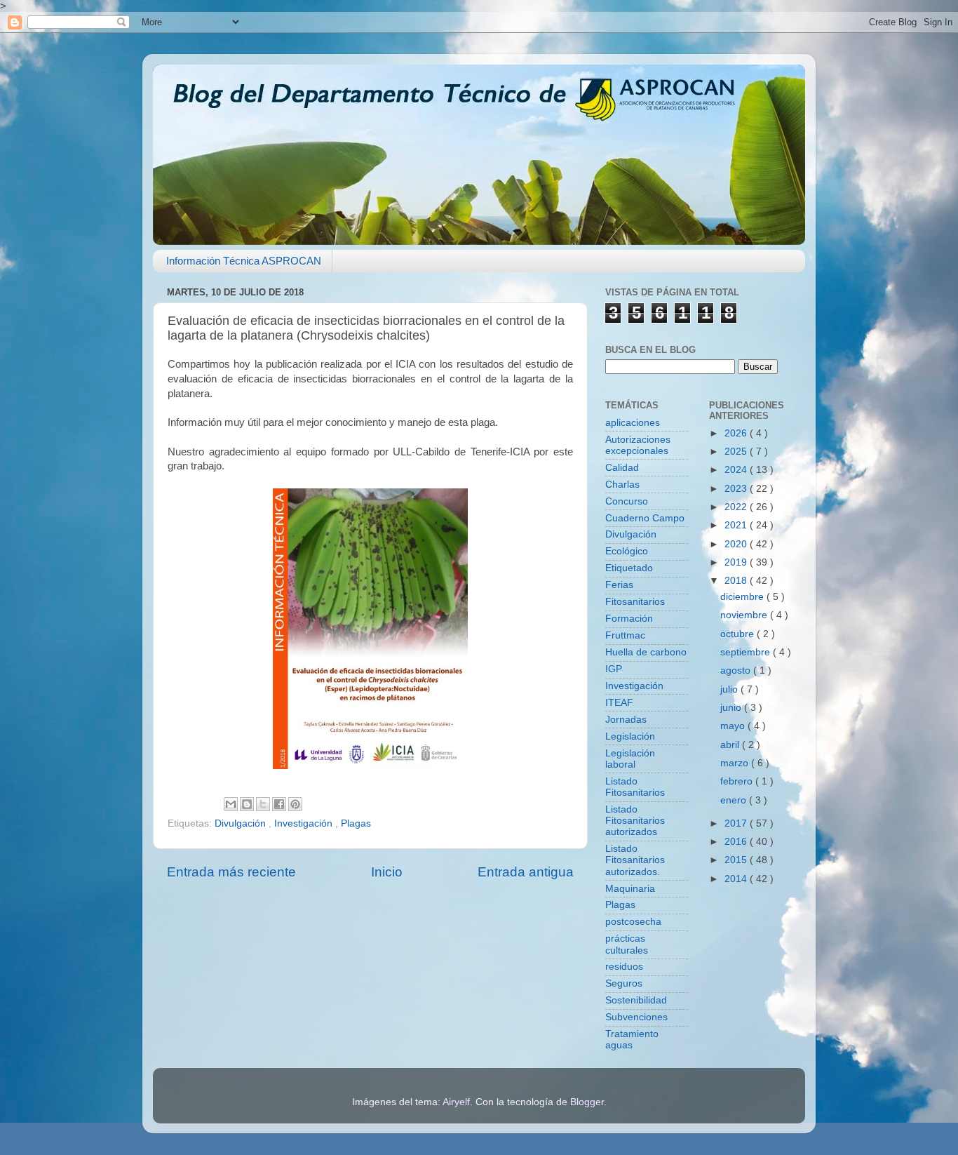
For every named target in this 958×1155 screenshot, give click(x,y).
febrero (737, 781)
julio (730, 689)
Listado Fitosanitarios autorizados (635, 820)
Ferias (619, 585)
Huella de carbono (646, 652)
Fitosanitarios (635, 601)
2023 (737, 488)
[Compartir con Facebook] (279, 804)
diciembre (743, 597)
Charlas (622, 484)
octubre (738, 634)
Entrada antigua (526, 871)
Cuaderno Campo (644, 518)
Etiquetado (629, 568)
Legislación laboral (630, 759)
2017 (737, 823)
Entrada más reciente (231, 871)
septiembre (746, 652)
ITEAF (619, 702)
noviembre (745, 615)
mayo (734, 726)
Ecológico (626, 551)
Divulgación (242, 823)
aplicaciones (632, 423)
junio (732, 707)
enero (734, 800)
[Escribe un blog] (247, 804)
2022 (737, 507)
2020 (737, 544)
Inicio (387, 871)
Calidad (622, 467)
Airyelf (456, 1102)
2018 (737, 580)
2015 (737, 860)
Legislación (630, 736)
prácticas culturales (626, 944)
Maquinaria (630, 888)
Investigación (304, 823)
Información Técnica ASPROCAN (243, 261)
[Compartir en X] (263, 804)
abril (731, 745)
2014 (737, 879)
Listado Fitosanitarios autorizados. (635, 859)
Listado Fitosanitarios (635, 787)
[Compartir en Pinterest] (295, 804)
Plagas (356, 823)
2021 (737, 525)
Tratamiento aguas (632, 1039)
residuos (624, 966)
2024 (737, 470)
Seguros (623, 983)
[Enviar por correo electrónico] (231, 804)
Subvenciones (636, 1017)
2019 (737, 562)
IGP (613, 669)
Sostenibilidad (636, 1000)
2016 (737, 841)
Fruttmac (625, 635)
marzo (735, 763)
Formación (629, 618)
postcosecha (633, 921)
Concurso (626, 501)
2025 (737, 451)
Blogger (587, 1102)
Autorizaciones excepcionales (637, 445)
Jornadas (626, 719)
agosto (736, 670)
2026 (737, 433)
